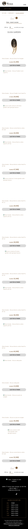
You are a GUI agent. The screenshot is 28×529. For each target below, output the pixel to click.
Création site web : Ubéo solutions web (13, 522)
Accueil (4, 13)
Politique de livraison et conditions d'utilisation (13, 523)
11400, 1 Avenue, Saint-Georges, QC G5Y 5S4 (14, 486)
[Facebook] (6, 494)
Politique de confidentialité (14, 525)
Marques (11, 13)
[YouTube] (21, 494)
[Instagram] (11, 494)
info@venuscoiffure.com (14, 490)
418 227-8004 (7, 9)
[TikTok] (16, 494)
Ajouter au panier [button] (15, 65)
